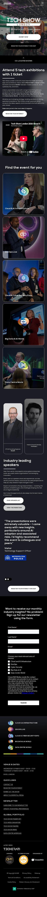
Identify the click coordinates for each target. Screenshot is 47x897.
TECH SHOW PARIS (10, 830)
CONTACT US (8, 784)
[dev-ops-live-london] (10, 730)
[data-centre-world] (10, 747)
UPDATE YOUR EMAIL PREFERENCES (16, 809)
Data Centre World (23, 747)
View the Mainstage (14, 508)
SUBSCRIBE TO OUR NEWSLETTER (15, 805)
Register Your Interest (15, 114)
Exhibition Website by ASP (25, 889)
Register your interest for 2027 (23, 589)
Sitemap (37, 873)
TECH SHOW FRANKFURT (12, 819)
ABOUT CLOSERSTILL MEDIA (13, 795)
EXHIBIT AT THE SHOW (11, 792)
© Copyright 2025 (13, 873)
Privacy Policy (26, 873)
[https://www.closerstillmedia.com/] (38, 860)
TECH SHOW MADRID (10, 826)
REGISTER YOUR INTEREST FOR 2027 (23, 46)
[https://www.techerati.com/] (11, 850)
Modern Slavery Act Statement (29, 882)
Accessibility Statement (31, 878)
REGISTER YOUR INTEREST (12, 788)
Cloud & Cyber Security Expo (27, 736)
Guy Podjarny (13, 441)
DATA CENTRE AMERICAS (12, 833)
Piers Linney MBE (34, 446)
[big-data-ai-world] (10, 741)
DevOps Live (20, 729)
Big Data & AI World (23, 741)
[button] (8, 579)
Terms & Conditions (14, 878)
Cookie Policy (12, 882)
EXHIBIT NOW (23, 37)
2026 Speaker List (13, 500)
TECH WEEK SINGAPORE (12, 822)
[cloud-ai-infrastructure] (10, 723)
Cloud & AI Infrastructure (26, 723)
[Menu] (42, 3)
